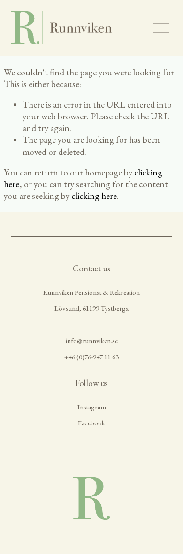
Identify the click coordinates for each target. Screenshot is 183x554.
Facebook (91, 422)
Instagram (91, 406)
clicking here (94, 196)
